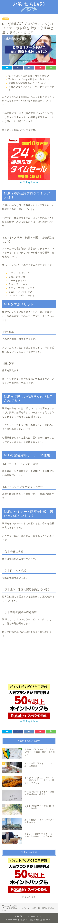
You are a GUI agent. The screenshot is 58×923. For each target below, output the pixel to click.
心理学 (6, 18)
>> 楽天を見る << (29, 182)
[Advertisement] (29, 662)
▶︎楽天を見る (29, 897)
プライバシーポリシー (35, 916)
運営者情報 (19, 916)
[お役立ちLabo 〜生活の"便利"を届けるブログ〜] (29, 10)
